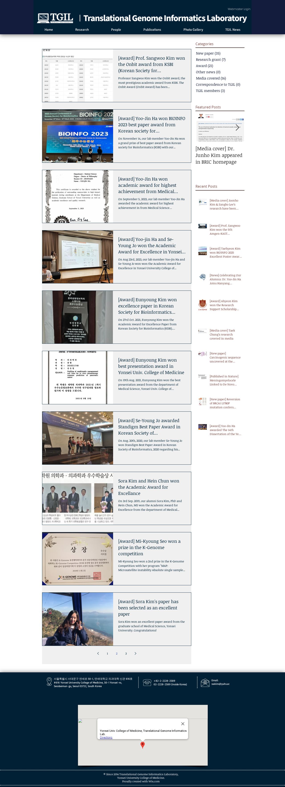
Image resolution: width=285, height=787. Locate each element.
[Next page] (135, 653)
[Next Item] (237, 127)
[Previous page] (98, 653)
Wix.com (154, 781)
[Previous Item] (203, 127)
